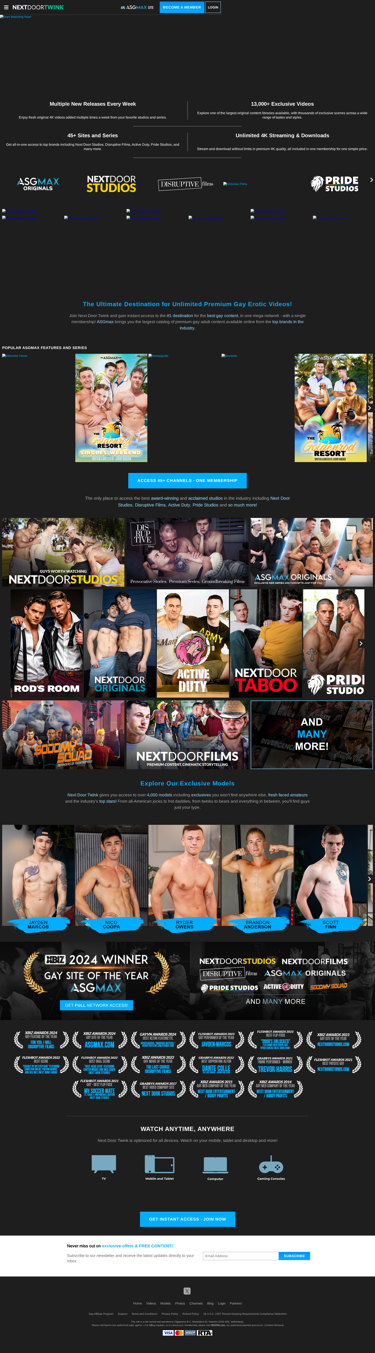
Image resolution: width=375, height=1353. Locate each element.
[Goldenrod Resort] (331, 408)
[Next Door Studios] (111, 184)
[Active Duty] (193, 643)
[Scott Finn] (331, 879)
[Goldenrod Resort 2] (111, 408)
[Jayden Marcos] (38, 879)
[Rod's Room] (47, 643)
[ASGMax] (38, 7)
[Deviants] (258, 408)
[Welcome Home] (38, 408)
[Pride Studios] (334, 184)
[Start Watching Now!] (111, 55)
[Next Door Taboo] (266, 643)
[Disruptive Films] (185, 184)
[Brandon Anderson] (258, 879)
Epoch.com (110, 1325)
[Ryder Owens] (184, 879)
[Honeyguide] (184, 408)
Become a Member (182, 7)
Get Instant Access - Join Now (187, 1219)
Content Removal (274, 1325)
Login (213, 7)
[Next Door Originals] (120, 643)
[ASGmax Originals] (36, 183)
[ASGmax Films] (260, 184)
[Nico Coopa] (111, 879)
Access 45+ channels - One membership (187, 480)
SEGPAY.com (218, 1325)
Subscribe (294, 1256)
